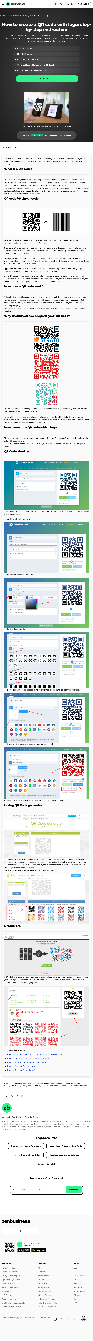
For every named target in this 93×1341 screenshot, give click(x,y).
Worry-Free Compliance (12, 1276)
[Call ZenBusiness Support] (61, 4)
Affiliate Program (45, 1295)
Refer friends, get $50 (47, 1303)
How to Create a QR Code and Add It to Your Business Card (34, 1055)
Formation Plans (9, 1268)
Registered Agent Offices (49, 1307)
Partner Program (45, 1291)
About (40, 1268)
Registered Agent (9, 1272)
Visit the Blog (43, 1287)
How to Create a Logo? (22, 16)
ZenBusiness (5, 16)
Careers (41, 1272)
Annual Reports (8, 1283)
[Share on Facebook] (18, 1097)
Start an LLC (83, 4)
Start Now (73, 1189)
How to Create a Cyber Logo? (21, 1070)
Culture (41, 1280)
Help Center (79, 1276)
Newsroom (42, 1283)
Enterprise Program (46, 1299)
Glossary (77, 1295)
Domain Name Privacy (11, 1307)
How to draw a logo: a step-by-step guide (26, 1062)
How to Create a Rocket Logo (21, 1066)
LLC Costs (6, 1295)
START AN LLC (47, 78)
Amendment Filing (10, 1299)
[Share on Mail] (23, 1097)
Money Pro (6, 1291)
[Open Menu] (3, 4)
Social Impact (43, 1276)
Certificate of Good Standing (14, 1303)
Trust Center (79, 1291)
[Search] (55, 4)
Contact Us (78, 1280)
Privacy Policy (80, 1287)
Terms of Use (79, 1283)
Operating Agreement (11, 1280)
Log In (70, 4)
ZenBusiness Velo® (10, 1287)
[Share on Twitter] (13, 1097)
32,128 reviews (51, 135)
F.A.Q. (76, 1272)
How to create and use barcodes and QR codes (29, 1059)
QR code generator (18, 441)
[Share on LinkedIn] (8, 1097)
